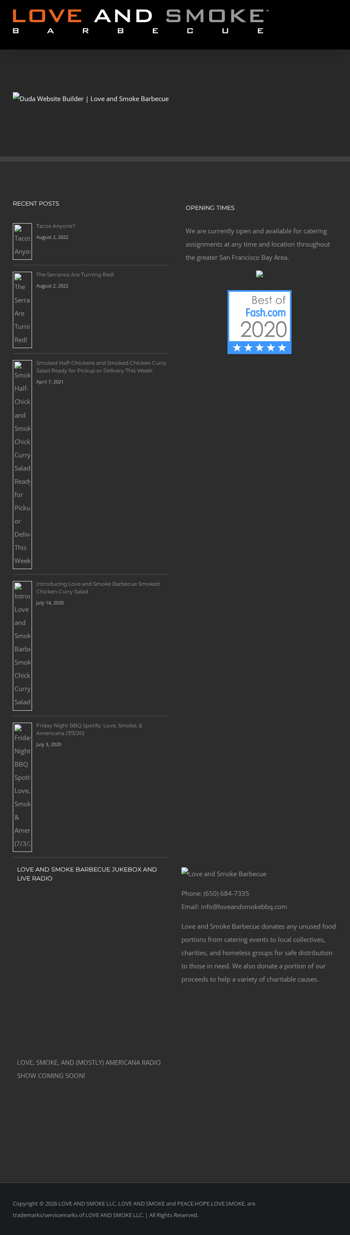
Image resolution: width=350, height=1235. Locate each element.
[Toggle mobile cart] (318, 36)
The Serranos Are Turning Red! (75, 274)
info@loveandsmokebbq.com (244, 906)
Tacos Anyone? (56, 226)
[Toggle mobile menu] (333, 36)
